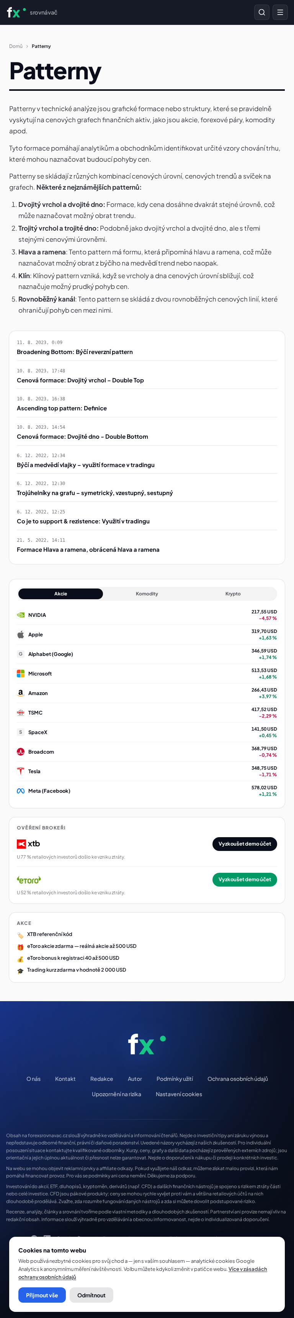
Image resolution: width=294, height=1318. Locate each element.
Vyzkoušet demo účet (245, 844)
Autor (135, 1078)
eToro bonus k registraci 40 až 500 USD (73, 958)
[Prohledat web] (262, 12)
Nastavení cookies (179, 1093)
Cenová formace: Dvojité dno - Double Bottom (82, 436)
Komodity (147, 594)
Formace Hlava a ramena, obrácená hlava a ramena (88, 549)
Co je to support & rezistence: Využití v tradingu (83, 521)
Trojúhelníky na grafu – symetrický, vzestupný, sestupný (95, 492)
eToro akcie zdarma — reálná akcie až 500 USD (82, 946)
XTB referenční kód (49, 934)
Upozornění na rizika (116, 1093)
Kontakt (65, 1078)
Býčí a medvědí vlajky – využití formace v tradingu (86, 464)
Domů (16, 46)
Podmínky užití (175, 1078)
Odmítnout (91, 1295)
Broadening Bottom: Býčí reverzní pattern (75, 351)
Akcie (60, 594)
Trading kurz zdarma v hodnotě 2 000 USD (76, 970)
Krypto (233, 594)
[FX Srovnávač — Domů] (147, 1044)
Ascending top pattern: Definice (62, 407)
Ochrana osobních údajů (237, 1078)
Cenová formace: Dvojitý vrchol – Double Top (80, 380)
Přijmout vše (42, 1295)
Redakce (101, 1078)
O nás (33, 1078)
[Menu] (280, 12)
